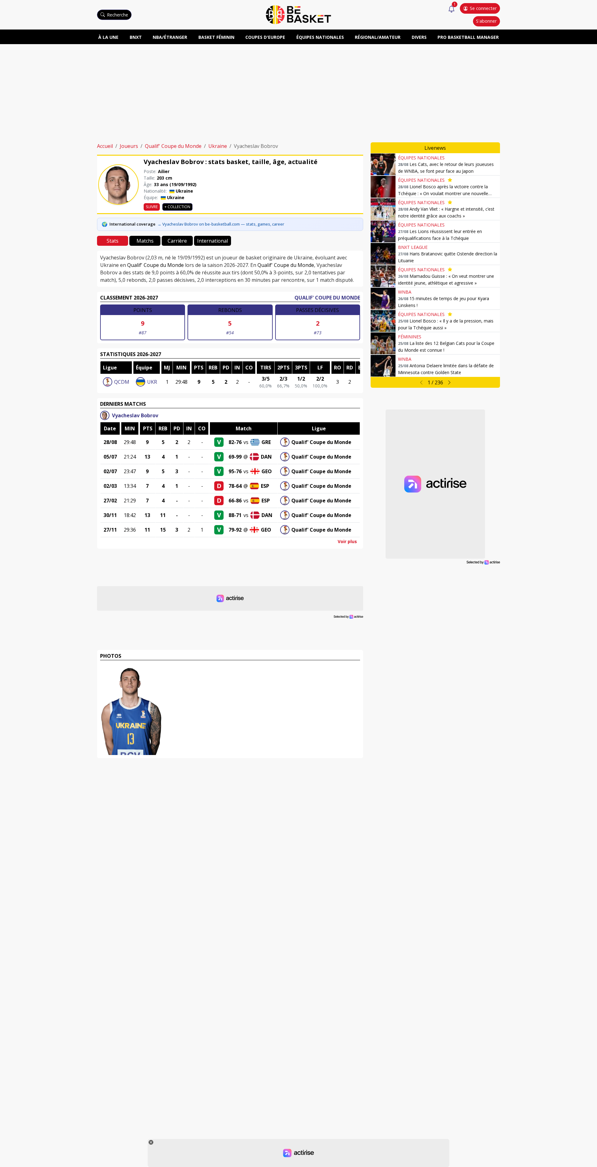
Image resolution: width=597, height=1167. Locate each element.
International (212, 240)
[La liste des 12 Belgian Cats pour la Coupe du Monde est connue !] (383, 343)
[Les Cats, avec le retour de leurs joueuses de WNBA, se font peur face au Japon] (383, 164)
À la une (108, 37)
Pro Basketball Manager (468, 37)
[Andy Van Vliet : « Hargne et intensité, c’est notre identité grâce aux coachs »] (383, 209)
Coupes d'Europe (265, 37)
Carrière (177, 240)
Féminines (409, 337)
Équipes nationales (320, 37)
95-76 (235, 471)
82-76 (235, 442)
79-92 (235, 529)
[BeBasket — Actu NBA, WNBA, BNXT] (298, 14)
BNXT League (413, 247)
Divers (419, 37)
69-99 (235, 456)
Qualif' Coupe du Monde (173, 146)
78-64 (235, 486)
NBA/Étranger (170, 37)
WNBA (404, 292)
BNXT (136, 37)
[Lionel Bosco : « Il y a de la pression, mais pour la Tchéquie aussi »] (383, 321)
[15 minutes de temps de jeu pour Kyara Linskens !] (383, 298)
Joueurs (129, 146)
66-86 (235, 500)
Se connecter (483, 8)
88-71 (235, 515)
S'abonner (486, 21)
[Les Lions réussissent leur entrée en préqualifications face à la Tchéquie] (383, 231)
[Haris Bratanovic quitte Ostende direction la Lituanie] (383, 254)
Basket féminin (216, 37)
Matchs (145, 240)
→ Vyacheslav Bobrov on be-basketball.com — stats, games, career (220, 224)
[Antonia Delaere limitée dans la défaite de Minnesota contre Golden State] (383, 366)
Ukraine (217, 146)
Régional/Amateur (377, 37)
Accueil (105, 146)
